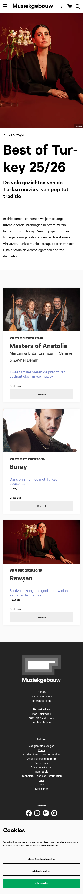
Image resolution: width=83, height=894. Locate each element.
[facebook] (29, 813)
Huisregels (41, 771)
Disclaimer (41, 788)
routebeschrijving (41, 722)
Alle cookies (41, 883)
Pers (41, 780)
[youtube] (37, 813)
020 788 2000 (43, 696)
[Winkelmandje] (69, 6)
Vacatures (41, 763)
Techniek (27, 776)
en (62, 6)
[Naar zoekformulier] (78, 6)
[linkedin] (46, 813)
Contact (42, 784)
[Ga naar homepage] (33, 6)
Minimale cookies (41, 871)
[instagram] (54, 813)
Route (41, 750)
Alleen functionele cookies (41, 859)
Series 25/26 (14, 134)
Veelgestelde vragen (41, 746)
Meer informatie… (50, 845)
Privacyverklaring (42, 767)
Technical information (48, 776)
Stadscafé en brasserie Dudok (41, 754)
